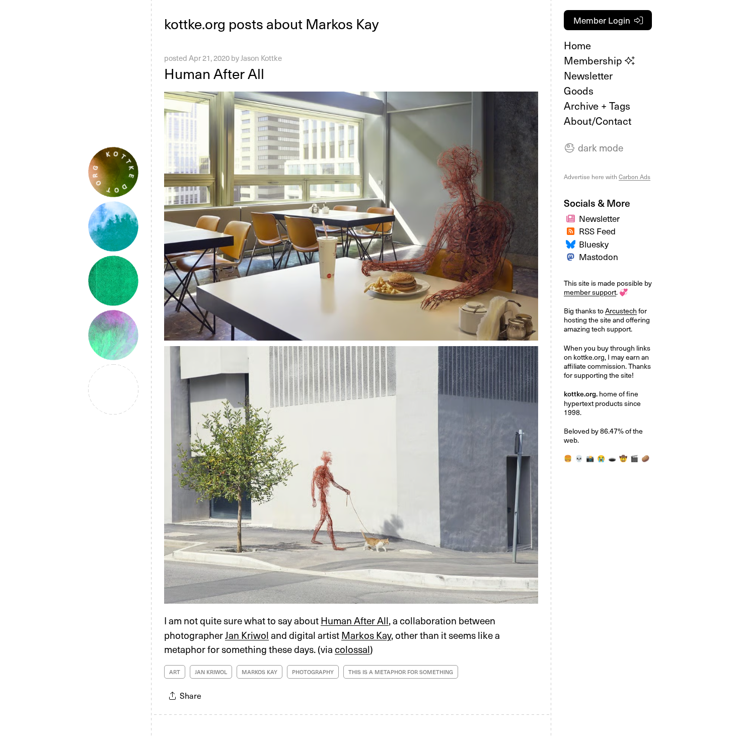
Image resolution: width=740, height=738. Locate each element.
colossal (352, 649)
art (174, 672)
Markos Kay (366, 635)
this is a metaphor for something (400, 672)
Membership (594, 60)
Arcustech (621, 310)
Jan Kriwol (247, 635)
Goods (579, 90)
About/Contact (597, 120)
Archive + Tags (597, 105)
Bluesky (594, 244)
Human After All (214, 73)
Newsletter (588, 75)
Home (577, 45)
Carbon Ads (634, 176)
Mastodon (598, 256)
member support (590, 292)
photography (313, 672)
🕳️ (612, 458)
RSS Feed (597, 230)
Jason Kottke (261, 57)
